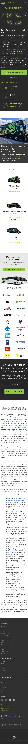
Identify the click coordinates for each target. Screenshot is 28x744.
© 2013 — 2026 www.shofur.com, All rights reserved (14, 740)
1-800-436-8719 (15, 8)
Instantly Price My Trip (10, 82)
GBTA (2, 640)
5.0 (8, 217)
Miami (8, 431)
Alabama (3, 680)
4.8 (8, 192)
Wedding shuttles (18, 527)
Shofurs (3, 644)
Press (2, 629)
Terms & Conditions (14, 731)
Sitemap (3, 649)
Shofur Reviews (5, 647)
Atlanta (3, 53)
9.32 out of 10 (11, 716)
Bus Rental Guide (5, 631)
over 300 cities (12, 38)
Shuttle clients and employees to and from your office (15, 500)
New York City (15, 56)
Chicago (15, 431)
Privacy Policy (14, 733)
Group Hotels (4, 654)
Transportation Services (6, 638)
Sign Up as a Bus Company (14, 269)
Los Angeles (22, 47)
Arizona (3, 682)
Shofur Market (4, 651)
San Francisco (5, 51)
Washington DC (21, 53)
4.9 (8, 243)
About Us (3, 626)
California (4, 49)
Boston (3, 666)
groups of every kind (7, 421)
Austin (3, 431)
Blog (2, 642)
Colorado (3, 689)
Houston (24, 429)
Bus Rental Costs (5, 633)
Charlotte (3, 668)
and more (23, 56)
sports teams (10, 552)
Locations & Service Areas (7, 635)
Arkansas (3, 685)
